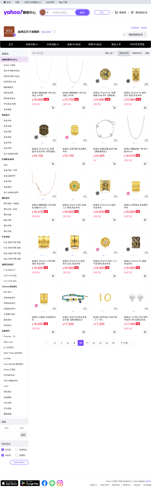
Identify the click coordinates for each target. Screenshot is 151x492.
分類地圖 (147, 484)
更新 (148, 481)
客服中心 (94, 484)
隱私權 (137, 484)
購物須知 (116, 484)
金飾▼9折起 (74, 44)
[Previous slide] (33, 72)
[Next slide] (55, 72)
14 (106, 343)
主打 (10, 44)
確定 (23, 434)
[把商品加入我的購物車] (53, 108)
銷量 (147, 53)
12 (93, 343)
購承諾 (144, 27)
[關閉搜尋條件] (47, 12)
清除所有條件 (19, 462)
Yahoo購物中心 (20, 12)
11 (87, 343)
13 (100, 343)
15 (113, 343)
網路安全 (127, 484)
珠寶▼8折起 (95, 44)
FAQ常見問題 (137, 44)
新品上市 (116, 44)
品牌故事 (135, 27)
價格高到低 (137, 53)
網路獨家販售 (136, 34)
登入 (102, 12)
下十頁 (124, 343)
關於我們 (105, 484)
